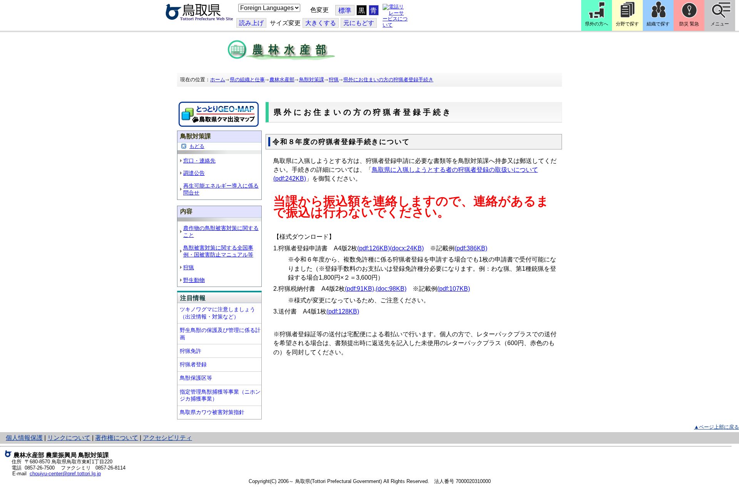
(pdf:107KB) (453, 288)
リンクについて (68, 437)
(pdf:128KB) (342, 311)
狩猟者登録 (193, 364)
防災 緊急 (689, 24)
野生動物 (194, 280)
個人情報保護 (24, 437)
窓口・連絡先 (199, 161)
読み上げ (251, 23)
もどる (196, 146)
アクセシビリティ (167, 437)
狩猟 (334, 79)
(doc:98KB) (391, 288)
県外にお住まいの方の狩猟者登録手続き (388, 79)
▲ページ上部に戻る (716, 427)
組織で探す (658, 24)
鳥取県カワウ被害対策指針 (212, 412)
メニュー (720, 24)
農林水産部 (281, 79)
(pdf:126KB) (373, 248)
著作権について (116, 437)
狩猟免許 (190, 351)
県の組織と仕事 (247, 79)
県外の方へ (596, 24)
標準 (344, 10)
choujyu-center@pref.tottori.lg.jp (65, 473)
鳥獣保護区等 (196, 378)
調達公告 (194, 173)
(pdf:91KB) (359, 288)
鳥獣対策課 (311, 79)
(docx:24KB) (407, 248)
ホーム (217, 79)
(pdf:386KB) (471, 248)
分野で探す (627, 24)
